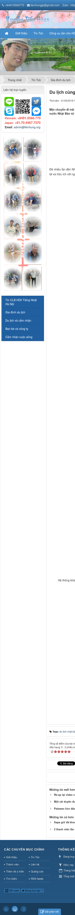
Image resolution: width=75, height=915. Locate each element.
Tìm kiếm (11, 878)
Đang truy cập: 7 (33, 890)
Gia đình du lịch (15, 312)
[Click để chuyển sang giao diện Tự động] (6, 909)
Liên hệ (35, 864)
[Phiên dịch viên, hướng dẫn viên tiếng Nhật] (27, 19)
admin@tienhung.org (27, 127)
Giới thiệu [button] (21, 33)
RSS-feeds (37, 878)
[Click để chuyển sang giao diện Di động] (24, 909)
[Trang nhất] (7, 33)
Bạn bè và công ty (16, 329)
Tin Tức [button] (38, 33)
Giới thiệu (11, 857)
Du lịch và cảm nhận (18, 320)
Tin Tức (35, 857)
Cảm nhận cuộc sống (18, 337)
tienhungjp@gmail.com (45, 5)
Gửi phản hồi (52, 911)
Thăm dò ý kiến (15, 871)
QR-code (13, 890)
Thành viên (12, 864)
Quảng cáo (37, 871)
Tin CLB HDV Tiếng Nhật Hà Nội (21, 302)
